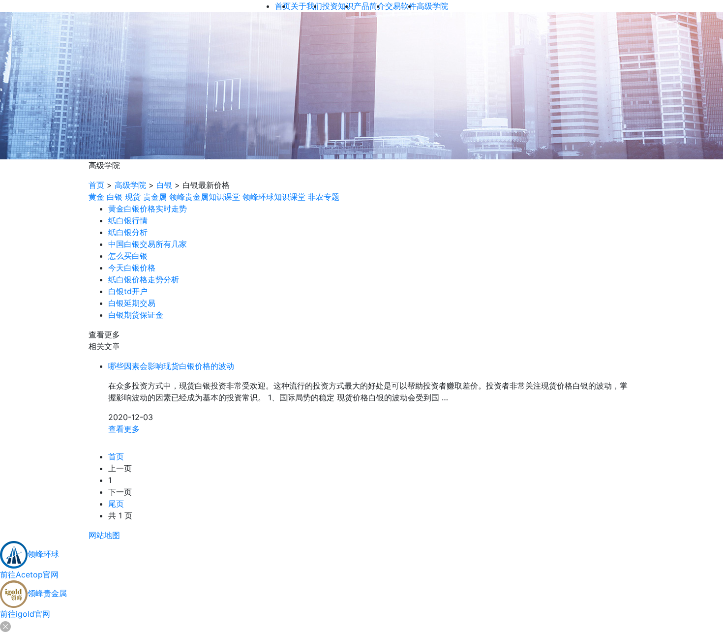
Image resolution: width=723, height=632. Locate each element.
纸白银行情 (128, 220)
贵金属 (155, 197)
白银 (164, 185)
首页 (96, 185)
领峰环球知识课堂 (273, 197)
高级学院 (130, 185)
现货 (133, 197)
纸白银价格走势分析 (143, 279)
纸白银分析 (128, 232)
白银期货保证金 (135, 315)
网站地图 (104, 535)
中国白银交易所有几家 (147, 244)
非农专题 (323, 197)
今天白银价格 (131, 267)
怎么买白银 (128, 256)
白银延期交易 (131, 303)
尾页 (116, 504)
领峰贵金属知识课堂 (204, 197)
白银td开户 (128, 291)
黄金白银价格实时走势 (147, 208)
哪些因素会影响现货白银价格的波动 (171, 366)
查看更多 (124, 429)
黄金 (96, 197)
